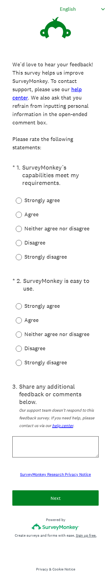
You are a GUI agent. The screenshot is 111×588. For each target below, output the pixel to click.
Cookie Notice (63, 569)
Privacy (42, 569)
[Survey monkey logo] (56, 527)
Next (56, 498)
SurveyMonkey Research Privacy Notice (55, 474)
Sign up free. (86, 535)
